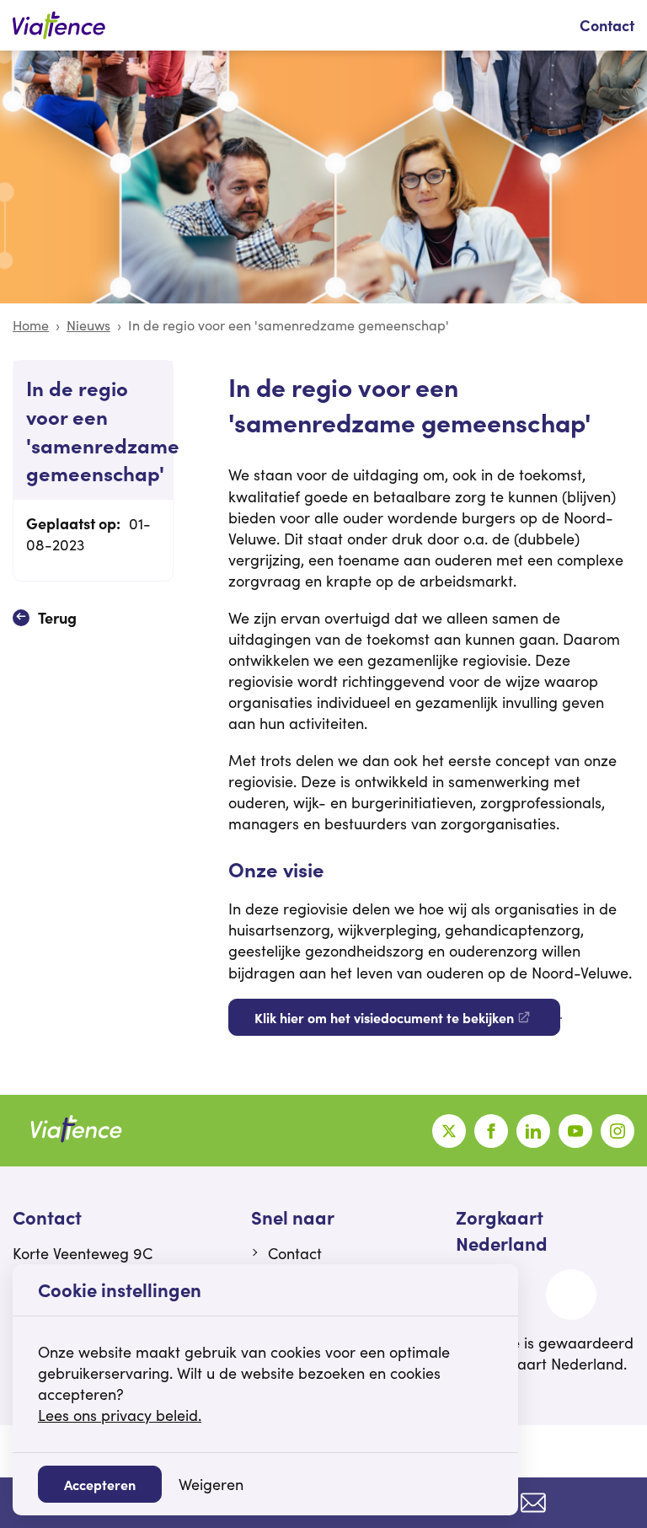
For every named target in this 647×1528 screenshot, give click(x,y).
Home (31, 325)
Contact (607, 24)
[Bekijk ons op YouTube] (575, 1131)
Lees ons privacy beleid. (119, 1415)
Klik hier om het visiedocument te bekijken (384, 1017)
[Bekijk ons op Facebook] (491, 1131)
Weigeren (211, 1484)
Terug (57, 617)
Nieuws (88, 325)
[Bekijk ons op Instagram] (617, 1131)
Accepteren (100, 1484)
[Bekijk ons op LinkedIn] (533, 1131)
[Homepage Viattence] (59, 25)
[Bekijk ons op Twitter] (449, 1131)
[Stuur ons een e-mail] (533, 1502)
